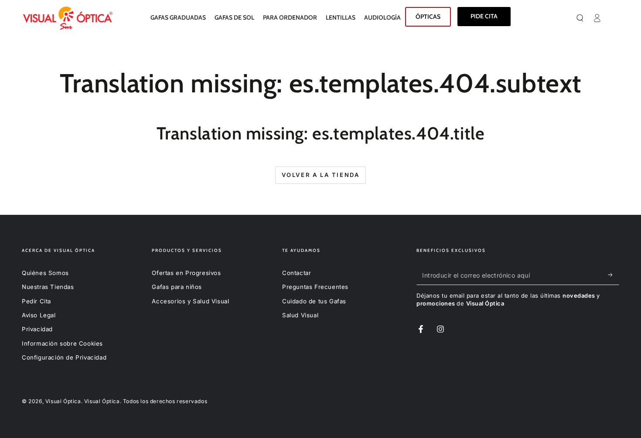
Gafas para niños (177, 286)
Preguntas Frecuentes (315, 286)
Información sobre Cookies (62, 343)
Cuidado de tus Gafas (314, 301)
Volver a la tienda (321, 174)
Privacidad (37, 329)
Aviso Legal (39, 315)
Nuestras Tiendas (48, 286)
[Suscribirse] (612, 275)
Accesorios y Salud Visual (190, 301)
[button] (590, 17)
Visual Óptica (63, 401)
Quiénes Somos (45, 272)
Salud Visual (300, 315)
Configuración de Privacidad (64, 357)
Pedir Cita (36, 301)
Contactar (296, 272)
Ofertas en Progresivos (186, 272)
